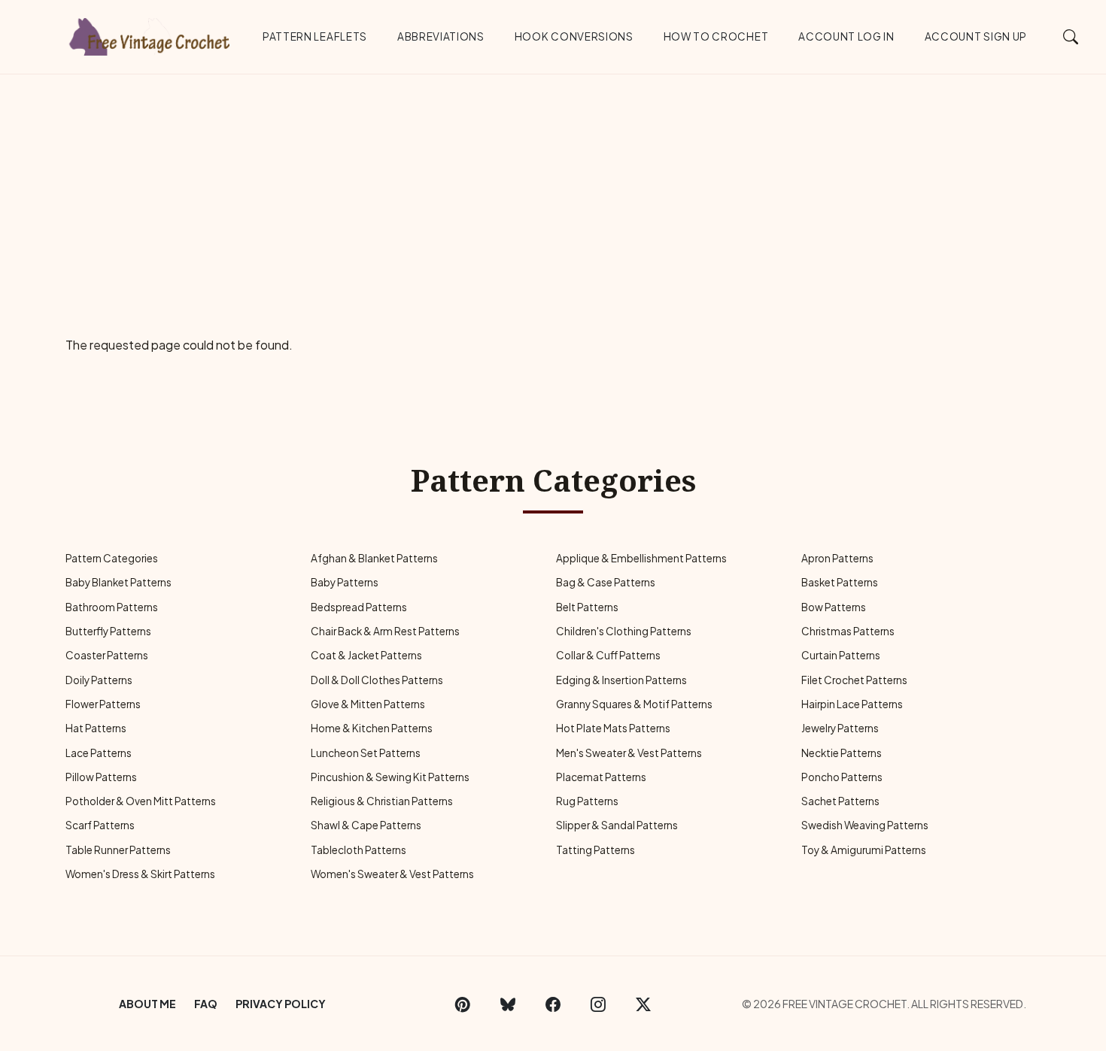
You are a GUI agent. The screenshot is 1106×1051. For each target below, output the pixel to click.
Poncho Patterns (842, 777)
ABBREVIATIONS (441, 36)
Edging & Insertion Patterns (621, 680)
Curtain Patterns (840, 655)
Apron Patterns (837, 558)
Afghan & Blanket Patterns (374, 558)
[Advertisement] (553, 187)
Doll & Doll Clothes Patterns (377, 680)
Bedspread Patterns (359, 607)
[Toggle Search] (1071, 36)
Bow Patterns (833, 607)
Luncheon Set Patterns (366, 753)
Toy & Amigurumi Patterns (863, 850)
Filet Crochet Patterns (854, 680)
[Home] (150, 34)
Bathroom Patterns (111, 607)
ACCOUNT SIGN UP (976, 36)
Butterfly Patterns (108, 631)
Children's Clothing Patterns (623, 631)
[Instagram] (598, 1003)
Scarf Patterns (100, 825)
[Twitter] (643, 1003)
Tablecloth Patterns (358, 850)
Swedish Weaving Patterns (864, 825)
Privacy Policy (280, 1003)
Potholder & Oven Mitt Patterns (140, 801)
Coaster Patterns (106, 655)
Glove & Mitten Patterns (368, 704)
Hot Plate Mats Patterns (613, 728)
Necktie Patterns (841, 753)
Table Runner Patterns (118, 850)
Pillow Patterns (101, 777)
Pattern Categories (111, 558)
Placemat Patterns (601, 777)
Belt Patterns (587, 607)
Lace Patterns (98, 753)
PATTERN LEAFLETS (315, 36)
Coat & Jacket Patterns (366, 655)
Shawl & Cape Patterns (366, 825)
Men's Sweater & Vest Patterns (629, 753)
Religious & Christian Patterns (382, 801)
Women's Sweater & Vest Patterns (392, 874)
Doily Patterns (98, 680)
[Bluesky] (507, 1003)
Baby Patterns (344, 582)
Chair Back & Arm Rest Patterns (385, 631)
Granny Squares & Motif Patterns (634, 704)
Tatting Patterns (595, 850)
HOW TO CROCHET (716, 36)
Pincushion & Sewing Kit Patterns (390, 777)
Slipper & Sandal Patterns (617, 825)
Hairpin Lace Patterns (852, 704)
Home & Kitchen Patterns (372, 728)
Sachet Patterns (840, 801)
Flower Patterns (103, 704)
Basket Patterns (839, 582)
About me (147, 1003)
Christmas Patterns (848, 631)
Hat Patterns (95, 728)
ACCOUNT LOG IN (846, 36)
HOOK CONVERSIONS (574, 36)
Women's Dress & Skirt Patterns (140, 874)
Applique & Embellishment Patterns (641, 558)
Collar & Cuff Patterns (608, 655)
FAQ (205, 1003)
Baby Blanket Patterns (118, 582)
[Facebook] (553, 1003)
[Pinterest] (462, 1003)
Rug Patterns (587, 801)
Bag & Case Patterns (605, 582)
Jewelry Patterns (840, 728)
